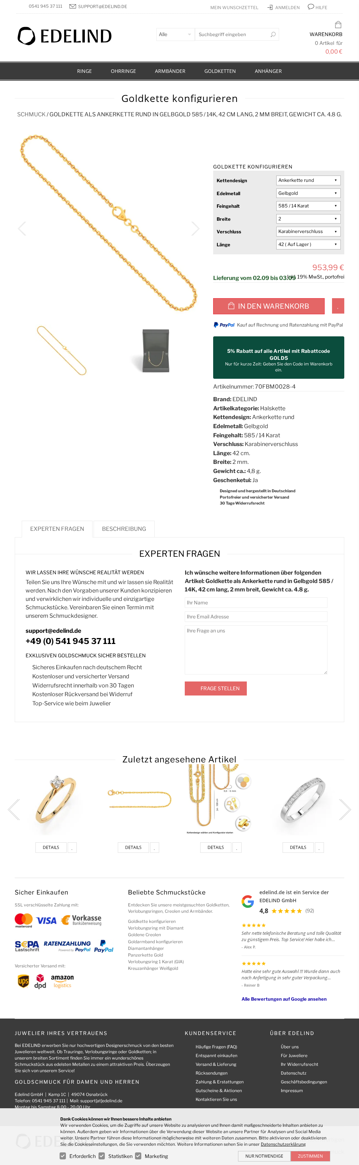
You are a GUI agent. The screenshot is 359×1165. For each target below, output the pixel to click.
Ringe (84, 71)
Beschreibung (124, 529)
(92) (309, 910)
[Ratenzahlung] (67, 945)
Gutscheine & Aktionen (219, 1090)
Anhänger (268, 71)
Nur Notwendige (264, 1156)
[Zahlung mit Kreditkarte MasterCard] (24, 920)
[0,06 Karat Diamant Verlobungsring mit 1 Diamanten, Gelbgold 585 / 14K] (56, 799)
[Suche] (273, 34)
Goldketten (220, 71)
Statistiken (120, 1156)
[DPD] (40, 981)
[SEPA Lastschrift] (27, 945)
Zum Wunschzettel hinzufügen (338, 306)
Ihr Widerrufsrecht (299, 1064)
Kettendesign (232, 180)
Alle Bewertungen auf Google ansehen (284, 999)
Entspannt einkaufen (216, 1055)
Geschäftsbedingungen (304, 1081)
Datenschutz (293, 1073)
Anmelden (288, 7)
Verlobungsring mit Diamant (156, 928)
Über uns (290, 1046)
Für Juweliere (294, 1055)
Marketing (156, 1156)
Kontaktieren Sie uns (216, 1099)
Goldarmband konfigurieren (155, 941)
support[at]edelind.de (101, 1100)
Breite (224, 219)
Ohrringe (123, 71)
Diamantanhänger (146, 948)
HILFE (321, 7)
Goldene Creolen (144, 934)
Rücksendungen (212, 1073)
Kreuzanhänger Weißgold (153, 968)
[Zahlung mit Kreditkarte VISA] (46, 920)
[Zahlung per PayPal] (103, 945)
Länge (223, 244)
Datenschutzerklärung (283, 1144)
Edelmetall (228, 193)
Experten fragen (57, 529)
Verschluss (229, 231)
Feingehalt (228, 206)
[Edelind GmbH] (69, 43)
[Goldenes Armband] (220, 799)
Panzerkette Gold (145, 955)
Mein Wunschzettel (234, 7)
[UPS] (23, 981)
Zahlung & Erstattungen (220, 1081)
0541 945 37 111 (45, 6)
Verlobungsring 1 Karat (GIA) (156, 961)
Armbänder (170, 71)
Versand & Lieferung (216, 1064)
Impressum (292, 1090)
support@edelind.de (102, 6)
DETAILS (51, 847)
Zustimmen (310, 1156)
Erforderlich (82, 1156)
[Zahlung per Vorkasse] (81, 920)
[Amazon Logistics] (62, 981)
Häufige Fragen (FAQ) (216, 1046)
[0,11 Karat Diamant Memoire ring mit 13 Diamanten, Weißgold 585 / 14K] (303, 799)
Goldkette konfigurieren (152, 921)
